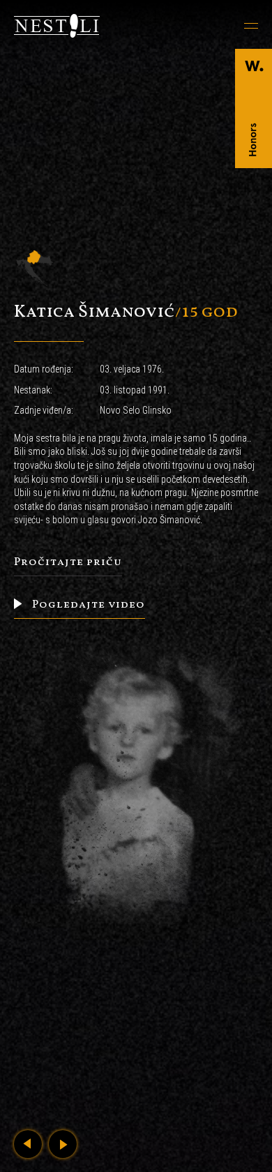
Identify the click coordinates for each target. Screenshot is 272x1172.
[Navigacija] (197, 26)
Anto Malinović (28, 1144)
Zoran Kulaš (63, 1144)
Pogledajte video (87, 605)
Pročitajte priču (68, 562)
